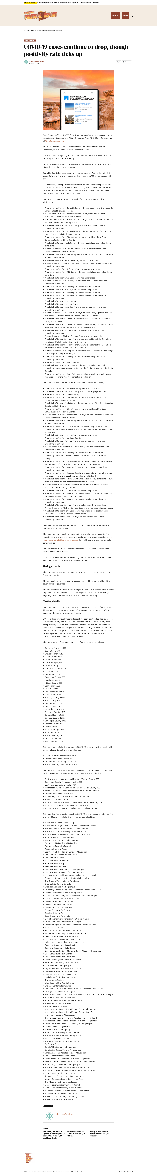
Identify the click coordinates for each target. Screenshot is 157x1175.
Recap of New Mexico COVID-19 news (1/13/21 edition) (99, 1133)
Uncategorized (30, 40)
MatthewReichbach (37, 61)
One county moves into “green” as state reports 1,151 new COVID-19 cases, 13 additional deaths (54, 1134)
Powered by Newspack (126, 1172)
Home (25, 30)
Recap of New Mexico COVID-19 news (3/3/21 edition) (76, 1133)
